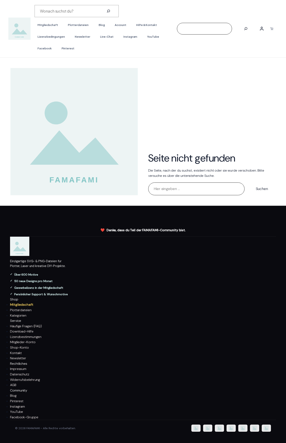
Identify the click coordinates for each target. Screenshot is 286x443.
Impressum (18, 369)
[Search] (246, 29)
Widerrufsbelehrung (25, 380)
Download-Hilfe (21, 331)
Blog (13, 395)
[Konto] (262, 28)
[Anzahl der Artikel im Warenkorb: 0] (272, 28)
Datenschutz (19, 374)
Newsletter (18, 358)
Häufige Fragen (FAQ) (26, 326)
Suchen (262, 188)
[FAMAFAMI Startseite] (143, 246)
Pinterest (16, 401)
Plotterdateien (21, 310)
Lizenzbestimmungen (25, 337)
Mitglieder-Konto (22, 342)
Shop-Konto (19, 347)
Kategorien (18, 315)
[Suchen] (108, 11)
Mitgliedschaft (21, 304)
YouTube (16, 412)
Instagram (17, 406)
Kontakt (16, 353)
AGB (13, 385)
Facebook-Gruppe (24, 417)
